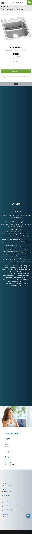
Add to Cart (16, 71)
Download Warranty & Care (12, 502)
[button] (3, 2)
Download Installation (10, 510)
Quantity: (15, 61)
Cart (29, 2)
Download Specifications (11, 506)
